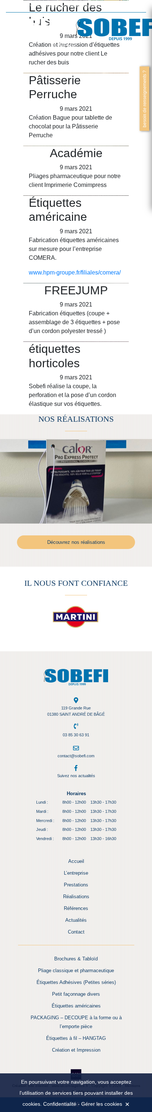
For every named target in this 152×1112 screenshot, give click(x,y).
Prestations (76, 885)
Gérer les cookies (101, 1104)
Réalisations (76, 896)
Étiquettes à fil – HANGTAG (76, 1038)
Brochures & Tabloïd (76, 959)
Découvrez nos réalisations (76, 542)
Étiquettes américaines (76, 1006)
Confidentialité (59, 1104)
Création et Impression (76, 1050)
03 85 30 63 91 (76, 735)
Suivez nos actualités (76, 775)
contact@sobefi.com (76, 756)
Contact (76, 932)
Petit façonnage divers (76, 994)
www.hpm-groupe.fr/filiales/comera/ (75, 272)
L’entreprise (76, 873)
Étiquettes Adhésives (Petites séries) (76, 982)
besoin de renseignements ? (144, 98)
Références (76, 908)
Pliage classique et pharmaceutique (76, 970)
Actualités (76, 920)
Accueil (76, 861)
